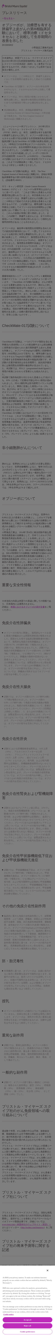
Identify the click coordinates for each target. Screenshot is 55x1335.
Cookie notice (8, 1314)
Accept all (27, 1320)
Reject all (27, 1326)
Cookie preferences (27, 1332)
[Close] (47, 1270)
